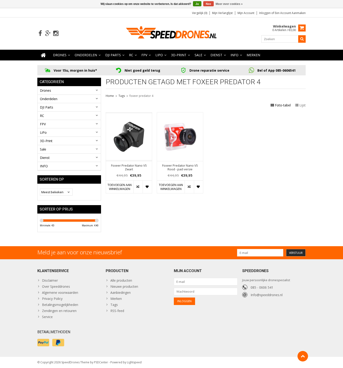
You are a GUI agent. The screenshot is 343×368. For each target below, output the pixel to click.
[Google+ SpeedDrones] (48, 33)
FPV (144, 55)
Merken (253, 55)
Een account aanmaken (290, 13)
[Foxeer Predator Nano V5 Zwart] (129, 115)
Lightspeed (134, 362)
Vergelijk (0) (199, 13)
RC (131, 55)
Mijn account (246, 13)
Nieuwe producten (124, 286)
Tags (122, 96)
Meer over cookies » (229, 4)
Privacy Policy (52, 298)
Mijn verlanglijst (222, 13)
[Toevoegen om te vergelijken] (138, 187)
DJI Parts (113, 55)
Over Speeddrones (56, 286)
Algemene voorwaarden (60, 292)
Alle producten (121, 280)
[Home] (43, 55)
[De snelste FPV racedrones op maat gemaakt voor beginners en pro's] (171, 33)
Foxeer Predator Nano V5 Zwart (129, 168)
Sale (198, 55)
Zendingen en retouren (59, 310)
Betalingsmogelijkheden (60, 304)
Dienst (216, 55)
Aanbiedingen (120, 292)
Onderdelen (86, 55)
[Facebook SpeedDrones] (40, 33)
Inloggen (265, 13)
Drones (59, 55)
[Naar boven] (303, 356)
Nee (208, 4)
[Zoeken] (302, 39)
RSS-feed (117, 310)
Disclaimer (50, 280)
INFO (234, 55)
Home (110, 96)
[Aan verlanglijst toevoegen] (147, 187)
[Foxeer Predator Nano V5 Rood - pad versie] (180, 115)
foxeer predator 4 (141, 96)
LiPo (159, 55)
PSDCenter (101, 362)
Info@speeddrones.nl (267, 295)
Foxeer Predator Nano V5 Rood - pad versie (180, 168)
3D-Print (178, 55)
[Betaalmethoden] (43, 342)
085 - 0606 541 (262, 287)
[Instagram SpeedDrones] (56, 33)
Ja (197, 4)
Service (47, 317)
